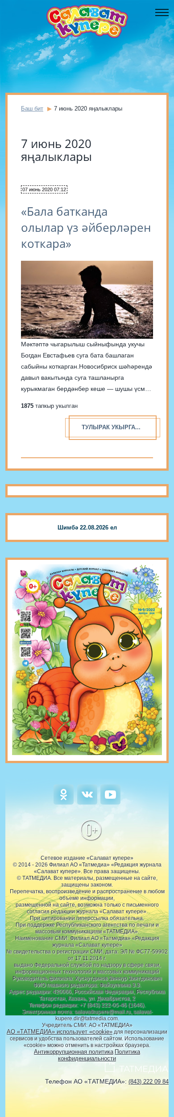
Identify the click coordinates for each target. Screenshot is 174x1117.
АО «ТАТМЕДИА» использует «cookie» (59, 1031)
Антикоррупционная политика (73, 1051)
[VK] (87, 802)
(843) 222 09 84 (148, 1081)
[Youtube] (110, 802)
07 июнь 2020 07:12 (44, 189)
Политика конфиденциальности (99, 1055)
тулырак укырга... (111, 427)
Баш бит (32, 108)
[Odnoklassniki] (64, 802)
